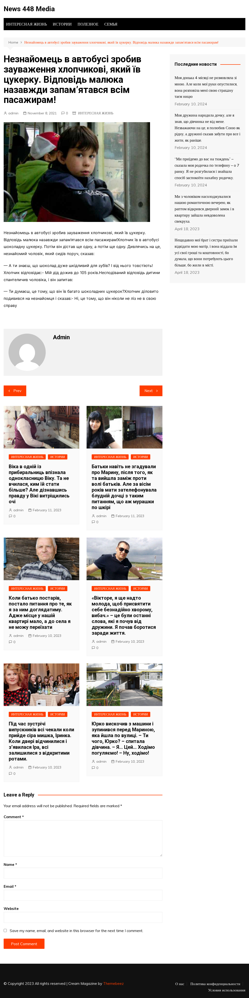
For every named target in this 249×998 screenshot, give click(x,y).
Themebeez (113, 983)
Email (10, 886)
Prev (17, 390)
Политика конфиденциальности (215, 984)
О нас (179, 984)
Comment (14, 817)
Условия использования (226, 990)
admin (13, 113)
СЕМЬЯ (110, 24)
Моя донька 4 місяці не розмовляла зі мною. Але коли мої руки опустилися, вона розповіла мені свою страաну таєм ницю (206, 87)
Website (11, 908)
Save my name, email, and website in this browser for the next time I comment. (76, 930)
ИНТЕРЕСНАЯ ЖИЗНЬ (26, 24)
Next (148, 390)
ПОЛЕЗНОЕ (88, 24)
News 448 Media (29, 9)
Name (10, 864)
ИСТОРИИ (62, 24)
